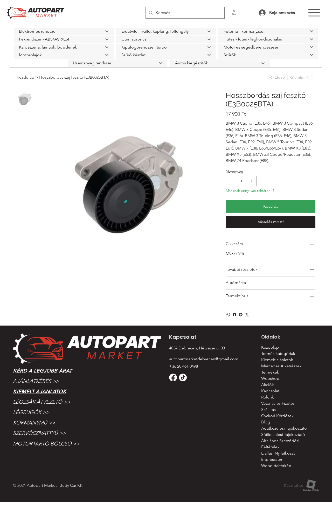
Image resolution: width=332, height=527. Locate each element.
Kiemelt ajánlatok (39, 391)
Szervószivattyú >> (39, 433)
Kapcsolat (270, 390)
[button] (234, 12)
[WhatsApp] (228, 314)
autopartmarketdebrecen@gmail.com (203, 358)
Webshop (270, 378)
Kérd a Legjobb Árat (42, 371)
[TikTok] (183, 377)
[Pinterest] (240, 314)
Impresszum (272, 459)
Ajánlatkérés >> (36, 381)
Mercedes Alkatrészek (281, 365)
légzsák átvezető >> (41, 402)
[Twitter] (247, 314)
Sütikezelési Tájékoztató (283, 434)
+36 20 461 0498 (183, 366)
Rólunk (267, 397)
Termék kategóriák (278, 353)
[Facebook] (234, 314)
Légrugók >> (31, 412)
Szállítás (268, 409)
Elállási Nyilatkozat (278, 453)
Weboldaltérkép (276, 465)
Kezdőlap (270, 347)
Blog (265, 422)
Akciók (267, 384)
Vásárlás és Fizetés (278, 403)
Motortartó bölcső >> (46, 444)
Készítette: (293, 485)
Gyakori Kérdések (277, 415)
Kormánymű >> (34, 423)
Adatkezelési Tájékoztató (284, 428)
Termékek (270, 372)
